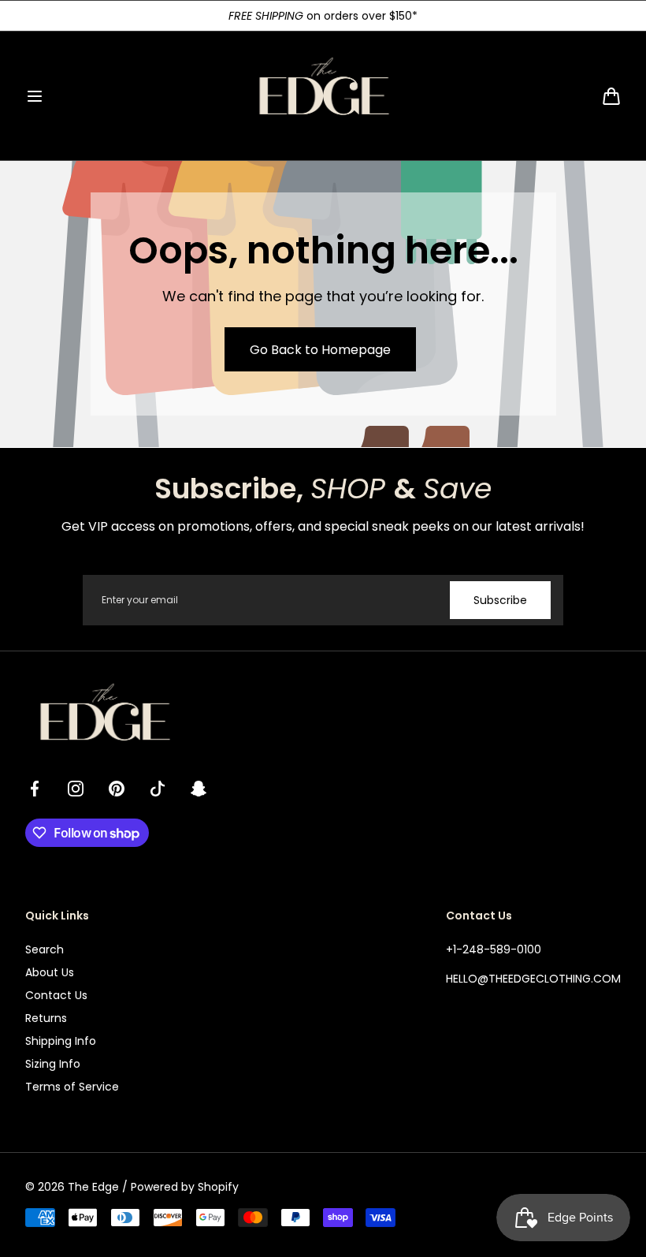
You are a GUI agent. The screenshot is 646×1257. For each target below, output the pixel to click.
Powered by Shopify (185, 1187)
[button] (34, 96)
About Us (49, 972)
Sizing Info (52, 1064)
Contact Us (56, 995)
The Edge (93, 1187)
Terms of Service (72, 1087)
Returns (46, 1018)
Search (44, 949)
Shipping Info (60, 1041)
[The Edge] (323, 95)
